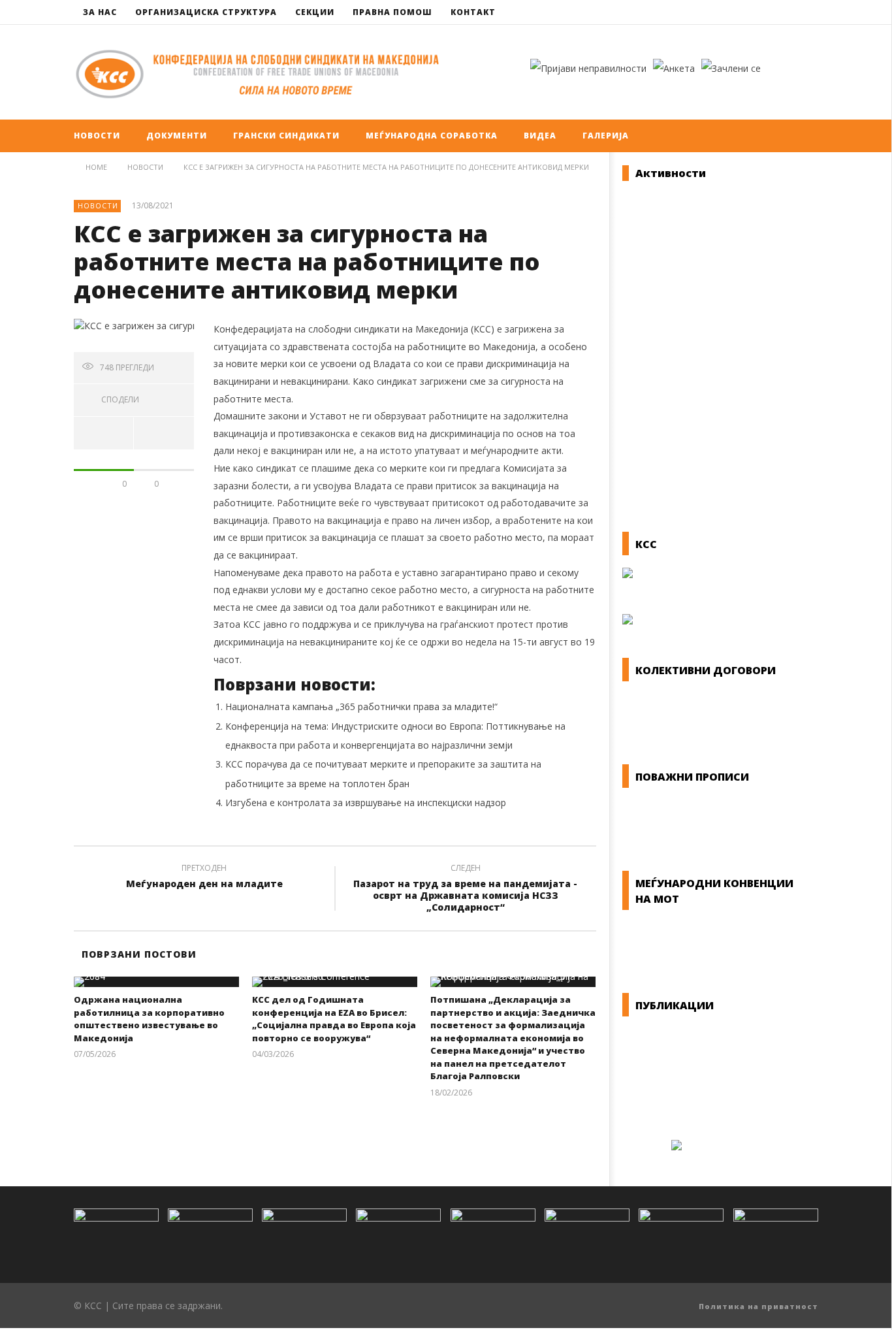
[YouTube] (806, 12)
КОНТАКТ (473, 12)
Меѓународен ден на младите (204, 878)
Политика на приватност (758, 1306)
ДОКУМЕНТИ (176, 135)
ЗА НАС (100, 12)
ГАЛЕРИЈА (605, 135)
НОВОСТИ (97, 135)
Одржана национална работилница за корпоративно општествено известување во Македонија (149, 1019)
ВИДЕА (540, 135)
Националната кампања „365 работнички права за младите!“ (361, 706)
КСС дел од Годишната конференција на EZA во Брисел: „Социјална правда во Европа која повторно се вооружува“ (334, 1019)
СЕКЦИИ (314, 12)
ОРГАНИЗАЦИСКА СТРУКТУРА (206, 12)
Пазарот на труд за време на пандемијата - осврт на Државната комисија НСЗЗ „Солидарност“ (465, 890)
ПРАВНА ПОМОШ (392, 12)
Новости (98, 205)
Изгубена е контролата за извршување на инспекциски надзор (365, 802)
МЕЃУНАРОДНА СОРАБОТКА (432, 135)
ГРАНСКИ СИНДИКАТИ (286, 135)
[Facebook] (782, 12)
